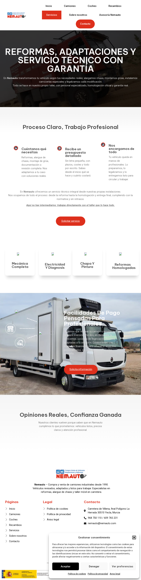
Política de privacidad (98, 574)
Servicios (51, 15)
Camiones (70, 6)
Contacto (85, 23)
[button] (134, 537)
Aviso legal (115, 574)
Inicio (49, 6)
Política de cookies (77, 574)
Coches (92, 6)
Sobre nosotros (78, 15)
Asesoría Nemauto (110, 15)
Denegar (94, 566)
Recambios (115, 6)
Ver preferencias (122, 566)
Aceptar (65, 566)
